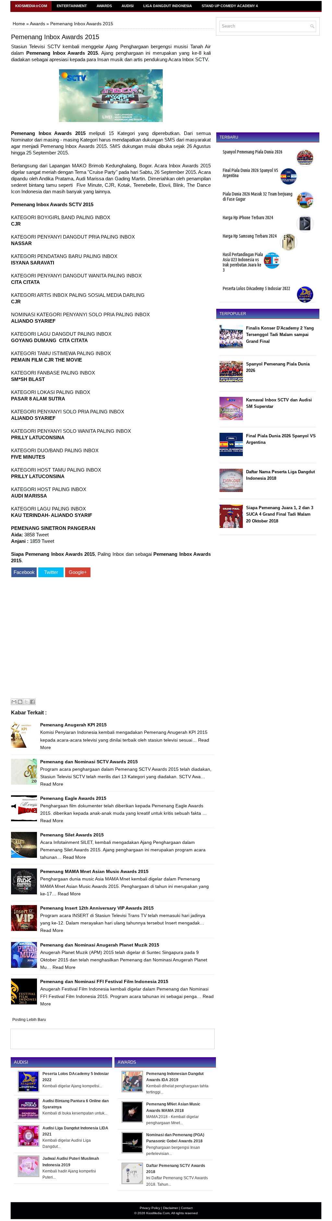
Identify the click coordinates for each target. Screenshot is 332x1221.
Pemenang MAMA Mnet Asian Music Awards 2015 (94, 871)
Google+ (78, 572)
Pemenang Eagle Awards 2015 (73, 798)
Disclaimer (170, 1208)
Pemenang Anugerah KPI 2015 (73, 724)
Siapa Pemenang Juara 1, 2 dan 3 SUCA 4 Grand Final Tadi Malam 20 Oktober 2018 (279, 514)
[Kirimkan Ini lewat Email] (14, 702)
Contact (187, 1208)
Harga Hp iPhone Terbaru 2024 (248, 217)
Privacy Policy (150, 1208)
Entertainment (72, 6)
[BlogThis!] (20, 702)
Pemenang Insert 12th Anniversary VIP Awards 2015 (97, 908)
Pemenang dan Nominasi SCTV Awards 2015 (89, 761)
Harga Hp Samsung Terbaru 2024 (250, 236)
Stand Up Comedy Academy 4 (230, 6)
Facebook (24, 572)
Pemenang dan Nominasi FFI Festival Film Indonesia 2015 (104, 981)
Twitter (51, 572)
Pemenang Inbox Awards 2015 (55, 37)
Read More (51, 784)
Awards (104, 6)
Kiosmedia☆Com (31, 6)
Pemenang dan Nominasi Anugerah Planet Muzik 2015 (99, 944)
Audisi (128, 6)
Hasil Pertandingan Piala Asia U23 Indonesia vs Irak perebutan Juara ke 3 (243, 262)
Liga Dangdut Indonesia (167, 6)
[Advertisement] (111, 639)
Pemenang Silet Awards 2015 (72, 834)
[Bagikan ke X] (26, 702)
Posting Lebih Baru (29, 1019)
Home (19, 23)
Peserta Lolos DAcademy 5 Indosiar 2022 (256, 288)
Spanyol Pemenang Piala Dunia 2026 (252, 151)
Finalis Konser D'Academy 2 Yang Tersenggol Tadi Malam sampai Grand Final (280, 335)
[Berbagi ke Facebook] (32, 702)
